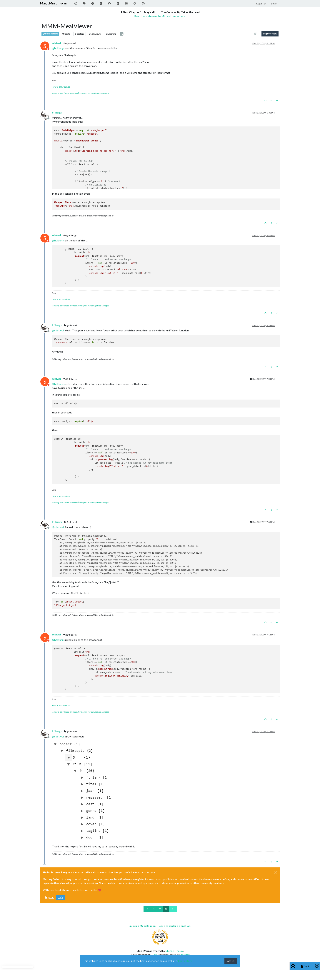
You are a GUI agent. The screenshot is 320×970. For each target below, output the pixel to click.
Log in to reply (270, 33)
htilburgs (57, 112)
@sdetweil (71, 43)
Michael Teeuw (174, 950)
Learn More (185, 960)
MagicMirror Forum (54, 3)
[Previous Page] (147, 909)
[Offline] (46, 115)
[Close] (275, 872)
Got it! (231, 960)
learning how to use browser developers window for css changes (80, 93)
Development (51, 34)
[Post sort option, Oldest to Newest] (255, 33)
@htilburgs (71, 235)
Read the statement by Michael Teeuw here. (160, 16)
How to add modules (61, 86)
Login (60, 897)
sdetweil (56, 43)
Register (49, 897)
